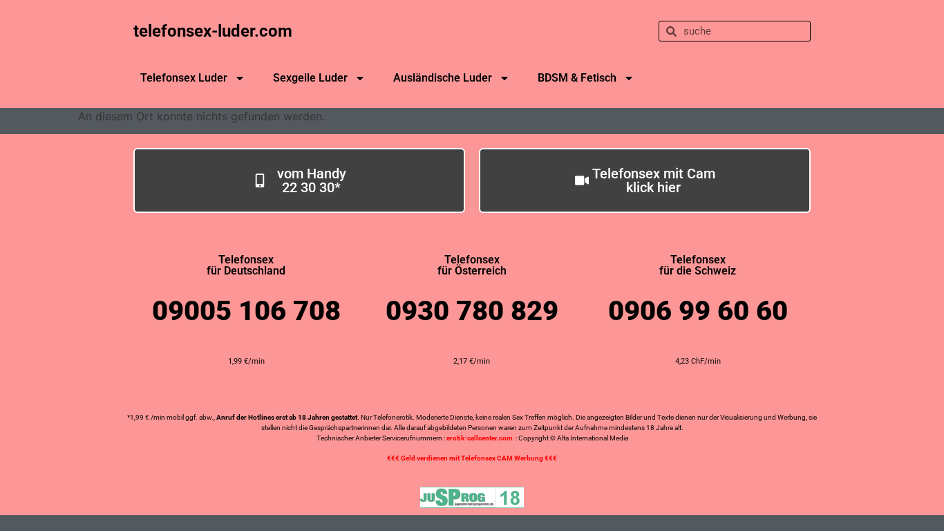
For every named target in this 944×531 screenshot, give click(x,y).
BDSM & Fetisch (577, 77)
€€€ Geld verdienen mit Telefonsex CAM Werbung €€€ (472, 458)
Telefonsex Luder (183, 77)
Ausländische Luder (442, 77)
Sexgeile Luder (310, 77)
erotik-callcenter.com (479, 438)
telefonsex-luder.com (212, 31)
